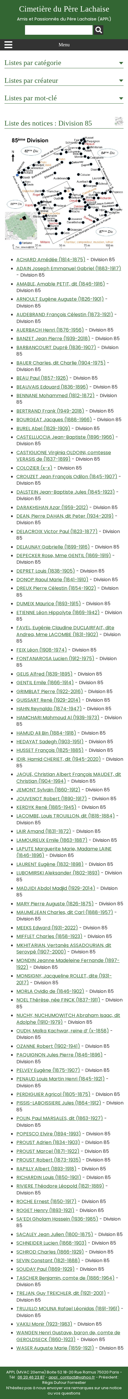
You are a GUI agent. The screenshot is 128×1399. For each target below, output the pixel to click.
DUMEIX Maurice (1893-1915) (48, 603)
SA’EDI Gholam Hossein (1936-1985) (57, 1219)
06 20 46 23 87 (31, 1377)
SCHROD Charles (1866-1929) (50, 1252)
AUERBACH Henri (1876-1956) (50, 330)
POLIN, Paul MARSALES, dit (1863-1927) (59, 1118)
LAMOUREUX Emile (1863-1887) (52, 840)
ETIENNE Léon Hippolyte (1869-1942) (58, 612)
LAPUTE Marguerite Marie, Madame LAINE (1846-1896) (64, 852)
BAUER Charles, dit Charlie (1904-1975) (61, 362)
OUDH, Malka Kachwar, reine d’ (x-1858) (62, 1030)
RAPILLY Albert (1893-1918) (46, 1168)
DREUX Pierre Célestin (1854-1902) (56, 588)
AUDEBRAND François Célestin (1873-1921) (64, 314)
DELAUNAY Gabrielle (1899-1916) (53, 547)
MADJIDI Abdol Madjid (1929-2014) (55, 888)
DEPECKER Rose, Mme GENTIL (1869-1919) (63, 555)
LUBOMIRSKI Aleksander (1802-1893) (58, 872)
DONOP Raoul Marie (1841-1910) (52, 579)
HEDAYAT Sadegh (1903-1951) (50, 741)
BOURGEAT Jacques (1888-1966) (54, 419)
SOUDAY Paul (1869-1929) (45, 1269)
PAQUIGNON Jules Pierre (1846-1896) (59, 1054)
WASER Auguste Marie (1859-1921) (55, 1348)
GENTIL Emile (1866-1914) (45, 682)
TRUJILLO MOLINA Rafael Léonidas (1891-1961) (68, 1308)
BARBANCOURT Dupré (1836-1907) (56, 347)
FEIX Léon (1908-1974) (41, 650)
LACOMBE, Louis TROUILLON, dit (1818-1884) (65, 815)
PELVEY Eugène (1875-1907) (48, 1070)
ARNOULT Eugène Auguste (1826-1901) (60, 299)
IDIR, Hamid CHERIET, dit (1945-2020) (58, 759)
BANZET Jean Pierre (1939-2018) (53, 338)
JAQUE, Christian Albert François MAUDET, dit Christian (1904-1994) (68, 777)
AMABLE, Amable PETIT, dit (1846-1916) (60, 284)
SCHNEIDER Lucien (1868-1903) (51, 1243)
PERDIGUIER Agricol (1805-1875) (53, 1094)
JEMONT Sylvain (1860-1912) (48, 789)
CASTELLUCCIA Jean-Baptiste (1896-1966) (65, 437)
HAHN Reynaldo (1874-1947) (49, 708)
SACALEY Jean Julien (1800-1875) (54, 1234)
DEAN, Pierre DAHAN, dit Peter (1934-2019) (65, 516)
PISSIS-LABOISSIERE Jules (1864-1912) (58, 1102)
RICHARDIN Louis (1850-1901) (48, 1177)
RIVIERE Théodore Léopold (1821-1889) (60, 1186)
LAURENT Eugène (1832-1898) (50, 864)
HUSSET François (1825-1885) (50, 750)
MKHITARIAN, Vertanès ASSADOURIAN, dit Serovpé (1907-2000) (63, 948)
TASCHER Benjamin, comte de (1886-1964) (65, 1278)
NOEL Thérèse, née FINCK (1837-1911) (58, 999)
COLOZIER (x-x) (34, 468)
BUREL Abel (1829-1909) (43, 428)
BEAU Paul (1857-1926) (42, 378)
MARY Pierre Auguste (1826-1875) (55, 903)
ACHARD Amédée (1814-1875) (50, 259)
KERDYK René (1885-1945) (46, 807)
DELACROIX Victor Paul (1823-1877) (57, 531)
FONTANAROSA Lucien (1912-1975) (55, 658)
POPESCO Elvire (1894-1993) (48, 1133)
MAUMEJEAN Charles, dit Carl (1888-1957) (64, 912)
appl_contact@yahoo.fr (72, 1377)
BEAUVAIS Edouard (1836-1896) (52, 387)
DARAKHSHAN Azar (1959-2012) (52, 507)
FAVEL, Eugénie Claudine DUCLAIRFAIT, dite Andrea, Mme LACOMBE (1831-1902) (65, 631)
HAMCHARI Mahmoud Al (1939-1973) (57, 717)
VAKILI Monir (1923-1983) (44, 1324)
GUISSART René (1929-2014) (48, 700)
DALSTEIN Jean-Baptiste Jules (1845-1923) (65, 492)
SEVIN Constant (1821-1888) (48, 1260)
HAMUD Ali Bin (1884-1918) (46, 733)
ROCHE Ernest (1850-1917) (46, 1201)
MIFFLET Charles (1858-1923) (49, 936)
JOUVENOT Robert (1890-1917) (51, 798)
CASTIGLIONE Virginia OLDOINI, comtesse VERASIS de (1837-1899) (63, 455)
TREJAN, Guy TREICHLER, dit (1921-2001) (61, 1293)
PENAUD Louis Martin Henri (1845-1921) (60, 1078)
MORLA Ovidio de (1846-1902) (50, 991)
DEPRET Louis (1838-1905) (45, 571)
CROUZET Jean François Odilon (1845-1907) (66, 476)
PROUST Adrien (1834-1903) (48, 1142)
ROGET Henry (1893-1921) (45, 1210)
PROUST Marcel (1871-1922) (47, 1151)
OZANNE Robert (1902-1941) (48, 1046)
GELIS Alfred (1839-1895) (44, 674)
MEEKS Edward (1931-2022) (47, 927)
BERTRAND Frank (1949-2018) (50, 411)
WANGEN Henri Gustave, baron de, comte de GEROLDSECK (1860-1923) (68, 1336)
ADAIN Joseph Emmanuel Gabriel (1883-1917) (68, 268)
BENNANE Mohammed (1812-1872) (55, 395)
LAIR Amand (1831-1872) (43, 831)
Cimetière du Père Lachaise (64, 13)
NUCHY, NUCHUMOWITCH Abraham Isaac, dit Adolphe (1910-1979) (68, 1018)
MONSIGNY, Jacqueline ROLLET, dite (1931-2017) (64, 979)
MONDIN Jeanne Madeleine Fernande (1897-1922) (68, 963)
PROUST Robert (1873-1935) (48, 1159)
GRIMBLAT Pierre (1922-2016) (49, 691)
